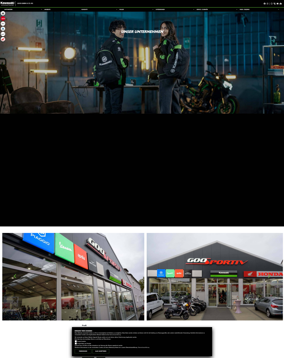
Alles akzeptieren (100, 351)
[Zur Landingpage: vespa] (3, 34)
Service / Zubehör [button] (202, 9)
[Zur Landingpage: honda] (3, 39)
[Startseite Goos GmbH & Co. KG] (7, 3)
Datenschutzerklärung (115, 334)
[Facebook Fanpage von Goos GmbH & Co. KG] (264, 4)
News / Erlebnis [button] (244, 9)
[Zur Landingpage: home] (3, 13)
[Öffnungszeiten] (271, 4)
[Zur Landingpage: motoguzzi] (3, 23)
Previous (15, 277)
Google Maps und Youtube (84, 343)
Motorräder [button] (8, 9)
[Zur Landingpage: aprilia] (3, 18)
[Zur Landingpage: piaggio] (3, 29)
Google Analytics (81, 341)
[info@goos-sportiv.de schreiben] (277, 4)
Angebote (47, 9)
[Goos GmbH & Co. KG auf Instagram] (267, 4)
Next (269, 277)
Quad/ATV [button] (84, 9)
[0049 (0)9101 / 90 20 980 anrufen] (274, 4)
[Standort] (280, 4)
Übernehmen (83, 351)
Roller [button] (122, 9)
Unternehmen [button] (160, 9)
